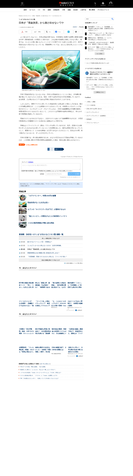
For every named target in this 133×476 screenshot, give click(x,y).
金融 (69, 10)
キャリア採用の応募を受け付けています (97, 63)
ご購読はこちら (100, 92)
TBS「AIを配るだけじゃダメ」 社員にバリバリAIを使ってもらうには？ (39, 378)
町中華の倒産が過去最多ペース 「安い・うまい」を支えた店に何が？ (26, 285)
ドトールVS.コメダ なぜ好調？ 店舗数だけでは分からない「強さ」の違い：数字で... (26, 303)
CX (39, 10)
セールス (32, 10)
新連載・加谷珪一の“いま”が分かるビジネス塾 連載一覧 (41, 234)
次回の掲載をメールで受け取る (74, 263)
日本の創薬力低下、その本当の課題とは (59, 348)
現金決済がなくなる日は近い (38, 202)
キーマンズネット (45, 364)
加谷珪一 (75, 27)
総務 (49, 10)
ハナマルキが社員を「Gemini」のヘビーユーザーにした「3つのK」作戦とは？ (40, 372)
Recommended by (71, 310)
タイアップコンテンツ (92, 112)
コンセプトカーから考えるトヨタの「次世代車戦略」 (44, 245)
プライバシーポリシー (92, 122)
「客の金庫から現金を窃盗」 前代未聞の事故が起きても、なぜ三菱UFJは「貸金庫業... (58, 285)
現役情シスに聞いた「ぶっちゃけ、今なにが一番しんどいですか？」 (38, 369)
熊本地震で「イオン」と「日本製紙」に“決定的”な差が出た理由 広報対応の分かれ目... (75, 285)
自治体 (75, 10)
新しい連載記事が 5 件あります (51, 238)
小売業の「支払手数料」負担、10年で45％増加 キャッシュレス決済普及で (26, 331)
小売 (63, 10)
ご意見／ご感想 (90, 101)
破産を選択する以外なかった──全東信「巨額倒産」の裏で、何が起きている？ (43, 350)
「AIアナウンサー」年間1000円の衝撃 (42, 196)
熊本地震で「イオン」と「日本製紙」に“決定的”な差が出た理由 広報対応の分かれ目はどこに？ (101, 28)
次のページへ (58, 149)
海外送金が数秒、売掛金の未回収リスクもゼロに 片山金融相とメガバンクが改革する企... (59, 331)
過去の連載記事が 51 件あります (51, 260)
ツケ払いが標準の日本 (31, 144)
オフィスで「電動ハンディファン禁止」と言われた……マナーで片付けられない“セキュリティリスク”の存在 (101, 48)
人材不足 (83, 10)
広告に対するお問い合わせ (94, 108)
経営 (25, 10)
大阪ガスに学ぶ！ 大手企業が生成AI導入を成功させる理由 (75, 350)
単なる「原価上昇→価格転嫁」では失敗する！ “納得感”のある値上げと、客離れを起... (42, 285)
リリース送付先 (90, 105)
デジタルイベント (103, 10)
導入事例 (92, 10)
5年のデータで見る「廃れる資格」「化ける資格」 (33, 366)
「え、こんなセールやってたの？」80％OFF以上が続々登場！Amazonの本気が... (58, 303)
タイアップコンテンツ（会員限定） (96, 115)
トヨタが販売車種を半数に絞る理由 (41, 223)
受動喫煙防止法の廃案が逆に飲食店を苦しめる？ (43, 253)
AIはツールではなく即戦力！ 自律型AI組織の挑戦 (75, 303)
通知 (39, 31)
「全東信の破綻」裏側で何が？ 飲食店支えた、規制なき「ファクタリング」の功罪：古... (75, 331)
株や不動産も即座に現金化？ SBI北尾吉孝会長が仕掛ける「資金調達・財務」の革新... (43, 331)
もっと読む (100, 53)
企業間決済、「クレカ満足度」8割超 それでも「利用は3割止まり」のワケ (26, 350)
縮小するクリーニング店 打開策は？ (39, 242)
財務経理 (56, 10)
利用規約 (89, 119)
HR (44, 10)
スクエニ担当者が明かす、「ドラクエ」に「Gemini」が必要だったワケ (38, 375)
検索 (112, 18)
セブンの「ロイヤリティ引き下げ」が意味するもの (47, 209)
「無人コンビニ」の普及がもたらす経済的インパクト (47, 216)
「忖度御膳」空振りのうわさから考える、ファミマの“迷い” (47, 256)
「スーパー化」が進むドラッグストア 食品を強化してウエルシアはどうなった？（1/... (42, 303)
